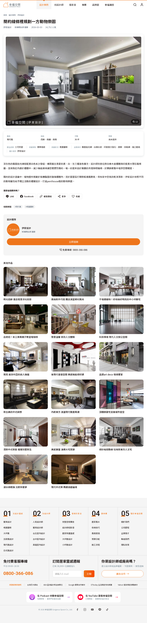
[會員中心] (142, 4)
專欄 (84, 4)
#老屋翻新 (30, 206)
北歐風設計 (8, 539)
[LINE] (99, 609)
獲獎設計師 (38, 527)
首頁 (5, 15)
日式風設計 (8, 550)
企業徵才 (125, 533)
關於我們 (125, 521)
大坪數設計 (67, 539)
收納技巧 (96, 527)
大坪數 (6, 533)
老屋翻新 (7, 527)
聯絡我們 (125, 539)
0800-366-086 (18, 573)
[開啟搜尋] (135, 4)
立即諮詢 (73, 241)
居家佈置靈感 (68, 533)
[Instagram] (84, 609)
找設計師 (58, 4)
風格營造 (96, 533)
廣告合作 (120, 573)
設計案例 (44, 4)
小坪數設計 (67, 544)
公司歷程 (125, 527)
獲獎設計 (7, 521)
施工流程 (96, 544)
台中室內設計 (39, 539)
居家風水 (96, 521)
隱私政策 (125, 544)
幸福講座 (109, 4)
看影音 (72, 4)
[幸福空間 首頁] (11, 4)
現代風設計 (8, 544)
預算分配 (96, 539)
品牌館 (95, 4)
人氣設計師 (38, 521)
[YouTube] (92, 609)
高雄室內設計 (39, 544)
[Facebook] (77, 609)
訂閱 (89, 573)
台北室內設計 (39, 533)
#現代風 (18, 206)
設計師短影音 (68, 527)
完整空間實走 (68, 521)
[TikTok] (107, 609)
